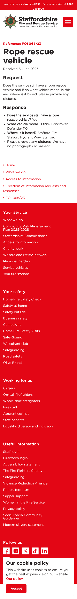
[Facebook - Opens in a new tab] (6, 551)
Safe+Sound (12, 337)
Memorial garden (16, 261)
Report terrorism (16, 489)
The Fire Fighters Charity (22, 470)
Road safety (12, 356)
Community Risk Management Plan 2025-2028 (27, 228)
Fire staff (10, 407)
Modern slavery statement (23, 524)
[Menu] (68, 22)
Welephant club (15, 343)
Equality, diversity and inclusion (28, 426)
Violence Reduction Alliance (25, 483)
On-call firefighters (18, 394)
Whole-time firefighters (21, 401)
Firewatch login (15, 458)
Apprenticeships (16, 413)
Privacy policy (14, 508)
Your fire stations (16, 274)
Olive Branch (13, 362)
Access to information (20, 242)
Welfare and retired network (25, 255)
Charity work (13, 248)
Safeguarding (13, 350)
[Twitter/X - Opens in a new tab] (25, 551)
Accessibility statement (21, 464)
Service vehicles (15, 267)
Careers (9, 388)
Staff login (11, 451)
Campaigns (12, 324)
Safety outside (14, 312)
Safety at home (15, 305)
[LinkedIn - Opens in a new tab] (44, 551)
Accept (16, 588)
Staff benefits (13, 420)
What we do (13, 220)
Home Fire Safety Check (22, 299)
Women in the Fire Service (24, 502)
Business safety (15, 318)
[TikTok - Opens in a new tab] (35, 551)
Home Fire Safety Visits (21, 331)
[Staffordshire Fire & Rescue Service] (38, 21)
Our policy (14, 578)
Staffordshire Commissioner (25, 236)
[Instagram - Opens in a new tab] (16, 551)
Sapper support (15, 496)
